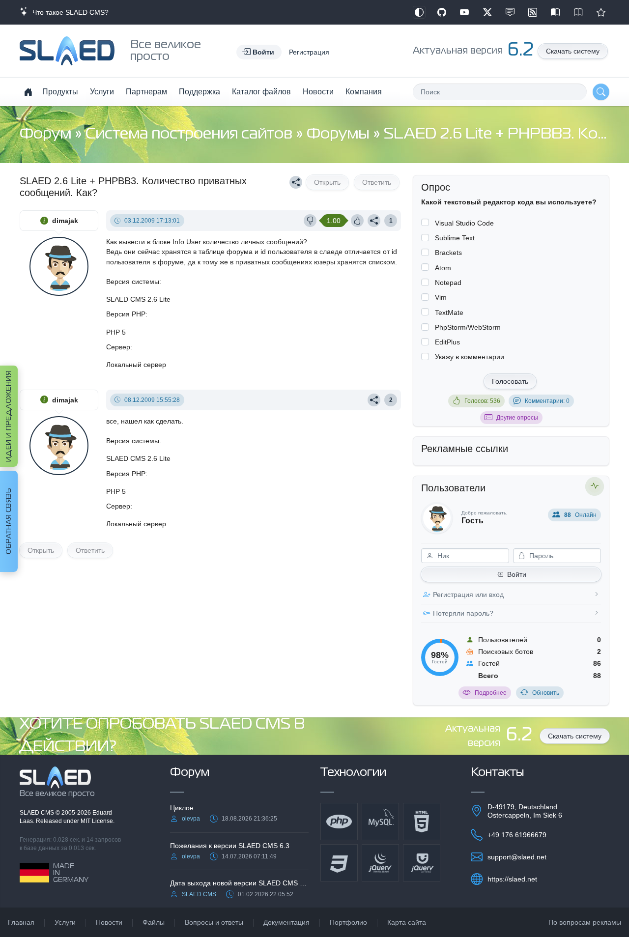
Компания (363, 91)
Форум (47, 134)
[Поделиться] (295, 182)
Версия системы (132, 281)
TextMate (449, 312)
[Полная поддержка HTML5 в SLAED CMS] (421, 821)
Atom (443, 268)
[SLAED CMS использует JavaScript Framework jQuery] (380, 862)
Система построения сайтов (191, 134)
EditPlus (447, 342)
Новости (318, 91)
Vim (441, 297)
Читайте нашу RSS (532, 12)
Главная (21, 922)
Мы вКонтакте (510, 12)
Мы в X (487, 12)
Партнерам (146, 91)
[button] (259, 52)
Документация (286, 922)
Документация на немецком (555, 12)
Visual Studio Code (464, 223)
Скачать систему (573, 51)
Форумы (340, 134)
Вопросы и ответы (214, 922)
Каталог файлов (261, 91)
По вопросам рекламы (584, 922)
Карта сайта (406, 922)
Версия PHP (125, 314)
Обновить (545, 692)
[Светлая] (419, 12)
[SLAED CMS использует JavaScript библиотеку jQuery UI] (421, 862)
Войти (516, 574)
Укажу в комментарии (469, 357)
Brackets (448, 252)
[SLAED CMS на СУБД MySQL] (380, 821)
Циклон (182, 808)
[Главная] (28, 92)
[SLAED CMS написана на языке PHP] (339, 821)
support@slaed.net (516, 857)
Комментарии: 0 (547, 401)
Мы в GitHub (441, 12)
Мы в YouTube (464, 12)
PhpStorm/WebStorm (468, 327)
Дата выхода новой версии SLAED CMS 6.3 (239, 883)
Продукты (60, 91)
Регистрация (309, 52)
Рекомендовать (601, 12)
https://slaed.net (512, 879)
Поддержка (199, 91)
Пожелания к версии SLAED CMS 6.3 (229, 846)
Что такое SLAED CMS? (69, 12)
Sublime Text (455, 238)
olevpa (191, 818)
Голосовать (510, 381)
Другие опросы (517, 417)
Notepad (448, 282)
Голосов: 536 (482, 401)
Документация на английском (578, 12)
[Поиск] (601, 92)
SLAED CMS (38, 812)
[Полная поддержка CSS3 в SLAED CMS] (339, 862)
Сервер (118, 347)
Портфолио (348, 922)
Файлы (154, 922)
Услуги (102, 91)
